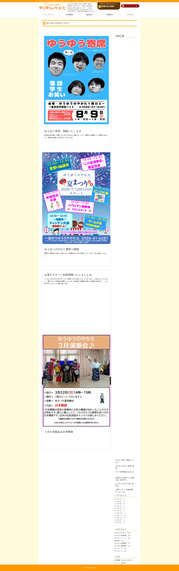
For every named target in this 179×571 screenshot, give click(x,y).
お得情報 (117, 560)
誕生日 (123, 563)
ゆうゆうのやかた (127, 560)
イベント (117, 563)
